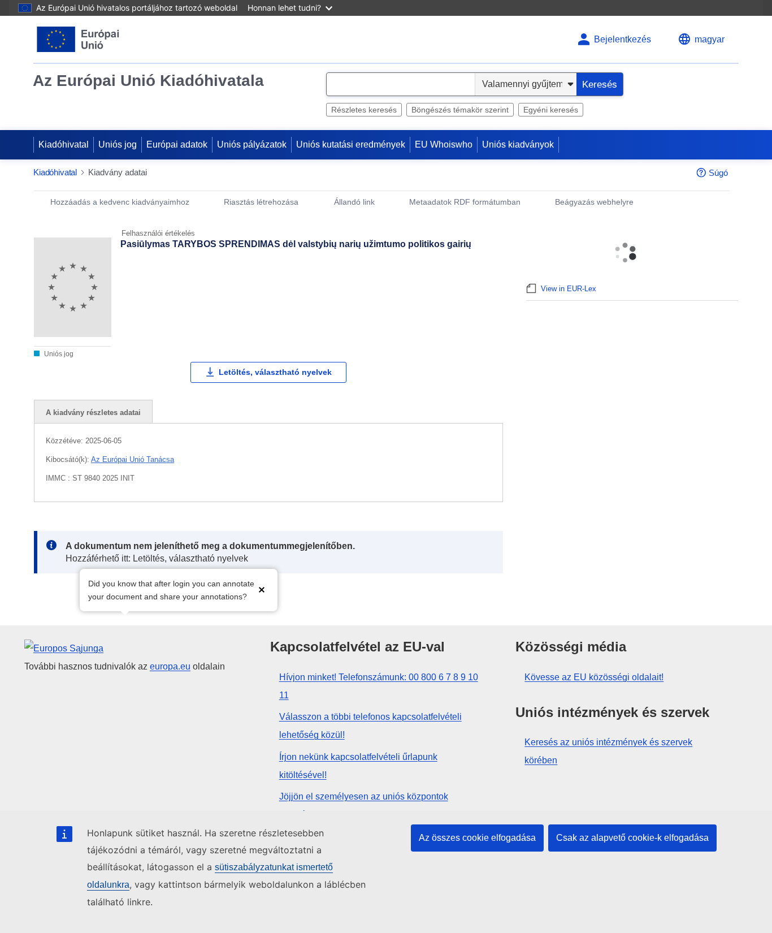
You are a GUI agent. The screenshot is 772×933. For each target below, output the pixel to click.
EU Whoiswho (443, 144)
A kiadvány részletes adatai (93, 412)
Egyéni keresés (550, 109)
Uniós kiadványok (518, 144)
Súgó (718, 173)
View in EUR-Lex (568, 288)
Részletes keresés (364, 109)
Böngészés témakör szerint (460, 109)
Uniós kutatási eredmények (350, 144)
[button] (261, 589)
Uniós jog (117, 144)
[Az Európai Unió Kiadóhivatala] (78, 39)
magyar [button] (710, 39)
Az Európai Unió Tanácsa (132, 459)
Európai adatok (176, 144)
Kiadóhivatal (63, 144)
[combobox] (401, 84)
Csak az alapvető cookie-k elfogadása (632, 838)
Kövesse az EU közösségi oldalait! (593, 677)
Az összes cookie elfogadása (477, 838)
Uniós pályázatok (252, 144)
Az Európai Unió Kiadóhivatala (148, 80)
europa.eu (170, 666)
